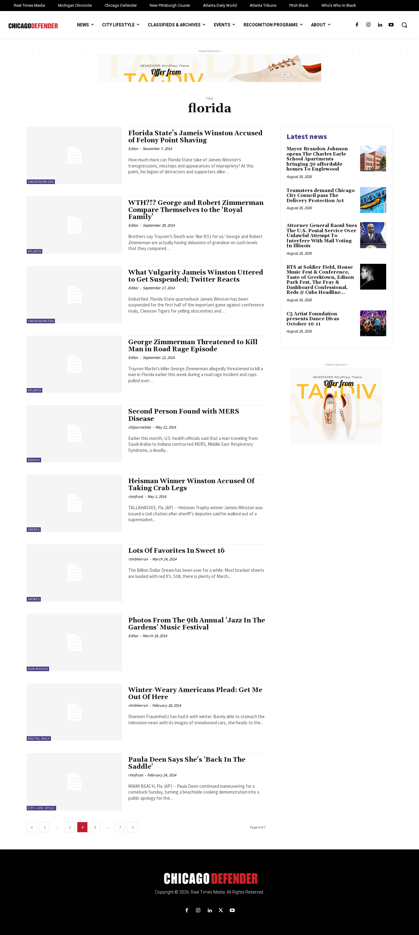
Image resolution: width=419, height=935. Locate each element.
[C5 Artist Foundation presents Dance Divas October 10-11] (373, 323)
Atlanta (34, 251)
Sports (34, 530)
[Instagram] (368, 25)
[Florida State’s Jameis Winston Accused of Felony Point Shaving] (74, 155)
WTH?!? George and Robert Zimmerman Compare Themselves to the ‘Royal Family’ (195, 210)
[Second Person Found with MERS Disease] (74, 433)
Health (34, 460)
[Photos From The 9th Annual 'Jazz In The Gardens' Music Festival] (74, 642)
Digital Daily (39, 739)
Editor (133, 148)
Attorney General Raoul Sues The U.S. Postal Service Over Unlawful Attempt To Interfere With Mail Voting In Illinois (321, 236)
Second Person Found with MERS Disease (183, 415)
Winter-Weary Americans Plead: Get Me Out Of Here (195, 693)
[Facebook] (357, 25)
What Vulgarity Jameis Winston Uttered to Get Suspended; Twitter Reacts (195, 276)
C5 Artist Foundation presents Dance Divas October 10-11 (312, 319)
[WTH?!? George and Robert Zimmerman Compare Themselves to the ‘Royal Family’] (74, 225)
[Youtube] (391, 25)
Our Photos (38, 669)
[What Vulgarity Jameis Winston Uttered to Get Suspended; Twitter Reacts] (74, 294)
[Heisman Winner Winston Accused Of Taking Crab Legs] (74, 503)
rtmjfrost (135, 496)
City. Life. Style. (41, 808)
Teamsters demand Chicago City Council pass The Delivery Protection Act (320, 196)
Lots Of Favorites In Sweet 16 (176, 551)
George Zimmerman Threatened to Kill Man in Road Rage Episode (193, 345)
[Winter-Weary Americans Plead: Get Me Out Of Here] (74, 712)
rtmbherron (138, 559)
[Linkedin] (380, 25)
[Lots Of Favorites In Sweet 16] (74, 573)
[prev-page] (32, 827)
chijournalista (139, 427)
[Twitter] (221, 910)
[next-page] (133, 827)
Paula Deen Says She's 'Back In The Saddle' (186, 763)
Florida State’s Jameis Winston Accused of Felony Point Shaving (195, 136)
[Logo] (209, 878)
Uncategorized (41, 182)
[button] (404, 24)
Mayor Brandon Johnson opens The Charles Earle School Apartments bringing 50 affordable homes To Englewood (317, 159)
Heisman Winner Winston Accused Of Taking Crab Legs (191, 484)
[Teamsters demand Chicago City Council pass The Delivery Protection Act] (373, 200)
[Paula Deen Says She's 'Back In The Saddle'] (74, 781)
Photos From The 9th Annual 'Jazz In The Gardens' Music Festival (196, 624)
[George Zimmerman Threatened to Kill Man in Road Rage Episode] (74, 364)
